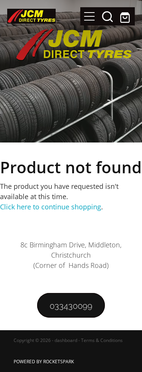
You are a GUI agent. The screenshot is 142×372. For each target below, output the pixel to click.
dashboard (66, 340)
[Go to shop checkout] (126, 16)
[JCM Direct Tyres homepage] (44, 16)
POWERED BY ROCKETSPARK (44, 361)
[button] (107, 16)
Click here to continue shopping (50, 207)
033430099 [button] (71, 305)
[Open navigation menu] (89, 16)
